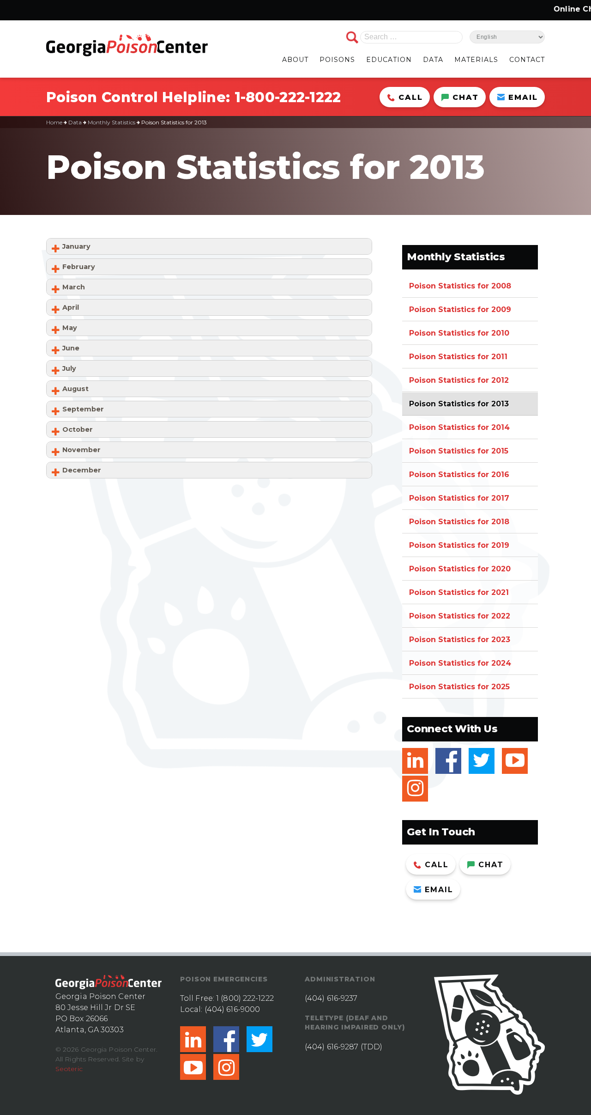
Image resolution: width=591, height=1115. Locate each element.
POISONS (337, 59)
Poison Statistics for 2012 (459, 380)
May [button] (69, 328)
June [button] (70, 348)
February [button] (78, 267)
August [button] (75, 389)
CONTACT (527, 59)
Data (75, 122)
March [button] (73, 287)
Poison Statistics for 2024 (460, 663)
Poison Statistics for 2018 (459, 521)
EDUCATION (389, 59)
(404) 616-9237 (331, 998)
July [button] (69, 368)
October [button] (77, 429)
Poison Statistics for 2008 (460, 286)
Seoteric (69, 1069)
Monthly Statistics (111, 122)
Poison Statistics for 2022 (459, 616)
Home (54, 122)
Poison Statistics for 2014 (459, 427)
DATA (433, 59)
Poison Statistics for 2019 (459, 545)
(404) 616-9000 (232, 1009)
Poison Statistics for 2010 (459, 333)
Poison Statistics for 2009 (460, 309)
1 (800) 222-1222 (245, 998)
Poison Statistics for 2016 (459, 474)
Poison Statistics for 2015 (458, 451)
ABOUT (295, 59)
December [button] (81, 470)
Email (523, 97)
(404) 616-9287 (331, 1046)
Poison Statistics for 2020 (460, 568)
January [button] (76, 246)
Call (410, 97)
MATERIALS (476, 59)
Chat (465, 97)
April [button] (70, 307)
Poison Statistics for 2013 (459, 403)
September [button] (83, 409)
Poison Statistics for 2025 (459, 686)
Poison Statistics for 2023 (459, 639)
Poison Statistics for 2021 (459, 592)
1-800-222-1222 (288, 97)
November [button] (81, 450)
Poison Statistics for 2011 (458, 356)
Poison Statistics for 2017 (459, 498)
